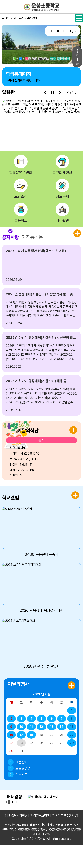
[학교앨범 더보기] (75, 495)
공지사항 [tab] (10, 237)
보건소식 (20, 196)
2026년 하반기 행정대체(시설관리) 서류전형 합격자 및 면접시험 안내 (41, 338)
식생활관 (62, 220)
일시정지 (57, 31)
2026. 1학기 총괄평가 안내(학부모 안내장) (36, 251)
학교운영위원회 (20, 172)
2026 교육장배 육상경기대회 (41, 610)
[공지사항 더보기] (77, 233)
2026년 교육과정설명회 (42, 666)
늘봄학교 (20, 220)
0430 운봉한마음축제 (41, 554)
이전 (51, 31)
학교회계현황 (62, 172)
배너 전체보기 (22, 802)
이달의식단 (28, 430)
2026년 (41, 694)
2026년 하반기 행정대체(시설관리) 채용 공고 (38, 381)
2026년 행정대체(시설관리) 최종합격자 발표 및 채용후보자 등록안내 (41, 294)
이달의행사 (18, 684)
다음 (63, 31)
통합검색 (32, 18)
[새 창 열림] (41, 120)
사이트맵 (18, 18)
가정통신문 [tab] (32, 237)
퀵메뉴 (77, 59)
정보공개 (62, 196)
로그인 (5, 18)
